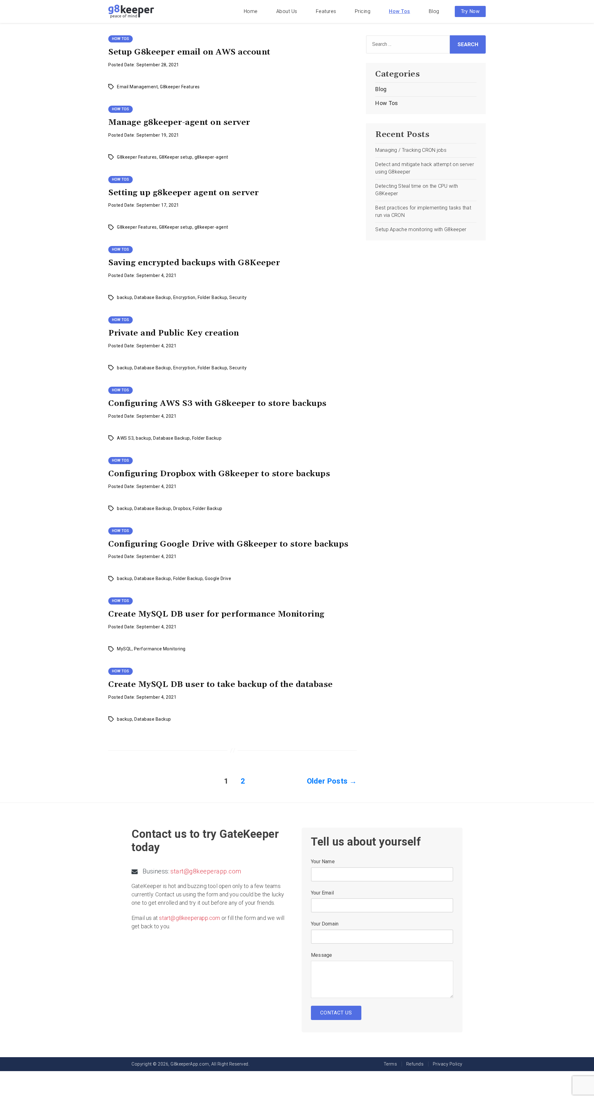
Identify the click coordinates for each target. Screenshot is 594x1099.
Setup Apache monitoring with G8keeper (420, 229)
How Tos (399, 11)
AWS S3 (125, 438)
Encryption (184, 297)
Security (238, 297)
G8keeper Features (180, 86)
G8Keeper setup (175, 157)
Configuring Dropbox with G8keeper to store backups (219, 474)
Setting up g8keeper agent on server (183, 193)
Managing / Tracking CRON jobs (410, 150)
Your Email (322, 893)
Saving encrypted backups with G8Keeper (194, 263)
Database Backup (152, 297)
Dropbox (182, 508)
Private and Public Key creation (173, 333)
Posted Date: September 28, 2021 (143, 64)
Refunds (415, 1064)
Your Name (323, 861)
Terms (390, 1064)
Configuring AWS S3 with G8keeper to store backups (217, 403)
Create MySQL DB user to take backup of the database (220, 684)
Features (326, 11)
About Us (286, 11)
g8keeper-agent (211, 157)
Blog (434, 11)
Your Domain (324, 924)
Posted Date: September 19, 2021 (143, 135)
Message (321, 955)
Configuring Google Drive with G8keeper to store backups (228, 544)
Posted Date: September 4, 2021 (142, 275)
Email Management (137, 86)
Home (251, 11)
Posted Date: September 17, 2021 (143, 205)
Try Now (470, 11)
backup (124, 297)
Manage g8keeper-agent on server (179, 122)
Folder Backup (212, 297)
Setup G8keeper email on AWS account (189, 52)
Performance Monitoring (160, 648)
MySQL (124, 648)
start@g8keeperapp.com (205, 871)
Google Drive (218, 578)
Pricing (363, 11)
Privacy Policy (448, 1064)
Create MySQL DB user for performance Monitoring (216, 614)
